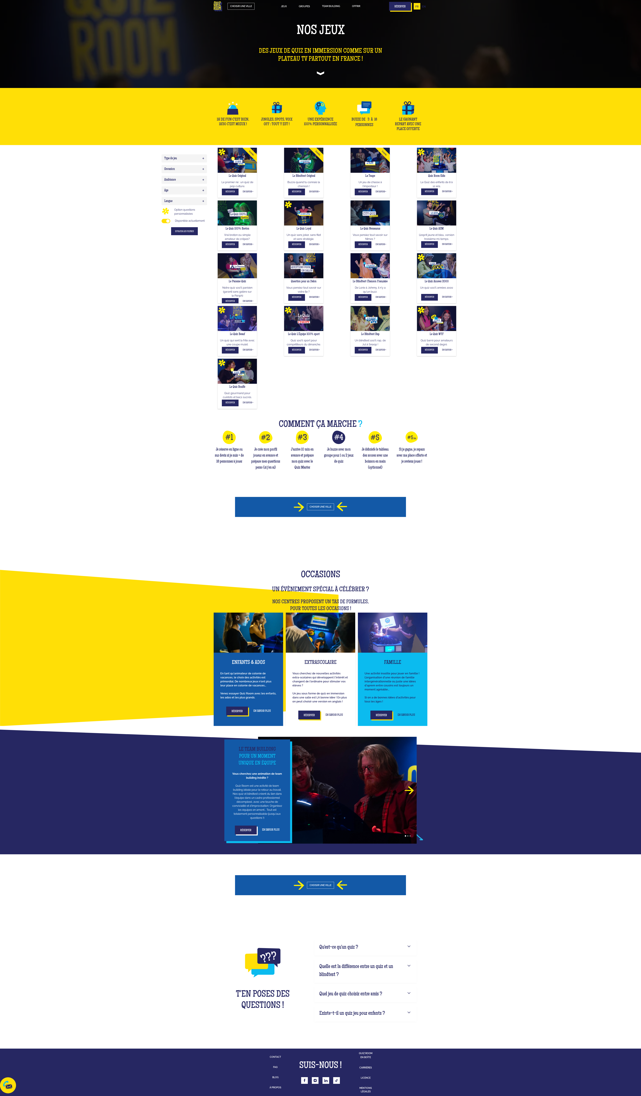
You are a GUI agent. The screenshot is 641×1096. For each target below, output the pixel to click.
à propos (275, 1087)
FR (417, 6)
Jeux (284, 6)
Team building (331, 6)
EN (424, 6)
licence (366, 1077)
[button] (284, 6)
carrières (365, 1067)
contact (275, 1057)
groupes (304, 6)
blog (275, 1077)
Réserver (230, 192)
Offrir (356, 6)
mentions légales (365, 1090)
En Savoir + (248, 192)
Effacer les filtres (184, 231)
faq (275, 1067)
